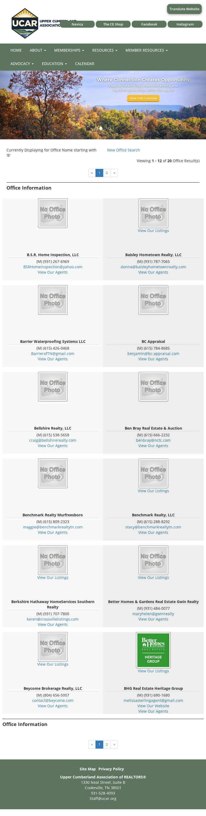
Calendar (84, 63)
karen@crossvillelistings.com (53, 619)
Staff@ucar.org (103, 798)
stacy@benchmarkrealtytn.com (153, 527)
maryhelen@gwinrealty (153, 613)
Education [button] (53, 63)
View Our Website (153, 705)
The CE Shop (113, 24)
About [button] (36, 50)
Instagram (185, 24)
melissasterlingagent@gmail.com (153, 700)
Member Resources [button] (145, 50)
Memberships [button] (68, 50)
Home (16, 50)
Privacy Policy (111, 768)
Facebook (149, 24)
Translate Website (184, 8)
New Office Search (123, 150)
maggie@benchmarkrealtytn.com (53, 527)
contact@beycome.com (52, 700)
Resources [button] (103, 50)
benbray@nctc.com (153, 440)
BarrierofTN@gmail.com (52, 353)
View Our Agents (53, 272)
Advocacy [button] (20, 63)
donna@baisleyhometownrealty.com (153, 266)
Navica (77, 24)
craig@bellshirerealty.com (52, 440)
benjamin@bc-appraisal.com (153, 353)
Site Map (88, 768)
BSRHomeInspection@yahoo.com (52, 266)
